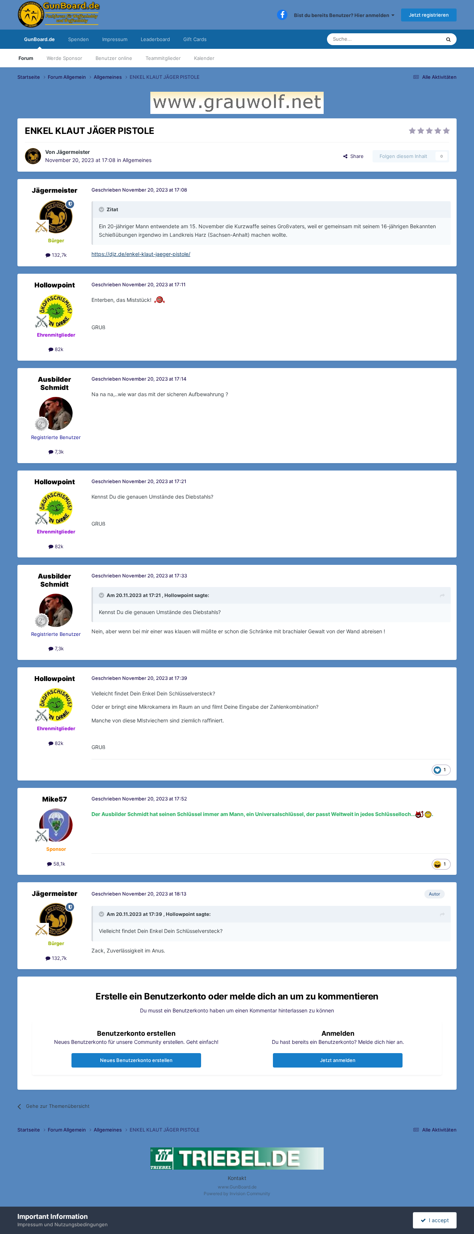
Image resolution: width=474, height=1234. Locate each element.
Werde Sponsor (64, 58)
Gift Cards (195, 39)
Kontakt (237, 1178)
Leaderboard (155, 39)
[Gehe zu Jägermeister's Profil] (33, 156)
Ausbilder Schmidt (54, 383)
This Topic (419, 39)
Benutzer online (114, 58)
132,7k (58, 255)
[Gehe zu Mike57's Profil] (56, 825)
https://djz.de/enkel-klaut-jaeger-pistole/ (140, 254)
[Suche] (448, 39)
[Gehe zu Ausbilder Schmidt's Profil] (56, 413)
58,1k (58, 864)
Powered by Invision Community (237, 1193)
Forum (26, 58)
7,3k (58, 452)
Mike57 (54, 799)
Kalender (204, 58)
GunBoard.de (39, 39)
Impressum (114, 39)
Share (355, 156)
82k (58, 349)
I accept (437, 1220)
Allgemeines (137, 160)
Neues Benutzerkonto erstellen (136, 1060)
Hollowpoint (54, 285)
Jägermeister (73, 152)
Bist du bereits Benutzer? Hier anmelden (342, 15)
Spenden (78, 39)
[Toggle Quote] (102, 209)
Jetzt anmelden (338, 1060)
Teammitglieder (163, 58)
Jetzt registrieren (429, 15)
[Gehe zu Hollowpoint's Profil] (56, 311)
